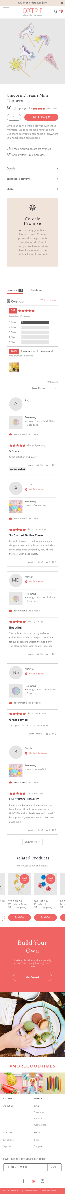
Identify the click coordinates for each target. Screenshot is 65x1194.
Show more (31, 842)
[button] (45, 108)
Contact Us (40, 1125)
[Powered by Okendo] (15, 301)
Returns (38, 1118)
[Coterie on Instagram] (42, 1181)
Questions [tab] (36, 290)
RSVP (54, 1167)
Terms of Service (48, 1191)
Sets (36, 1140)
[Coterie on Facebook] (23, 1181)
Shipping (39, 1112)
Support (39, 1099)
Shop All (38, 1146)
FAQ (36, 1106)
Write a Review (48, 300)
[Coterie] (32, 12)
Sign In (7, 1146)
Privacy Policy (30, 1191)
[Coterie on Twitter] (33, 1181)
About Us (8, 1106)
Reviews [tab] (14, 290)
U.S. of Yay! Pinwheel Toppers (42, 902)
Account (8, 1133)
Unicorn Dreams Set (35, 505)
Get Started (32, 977)
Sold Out (19, 917)
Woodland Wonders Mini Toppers (17, 902)
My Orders (8, 1140)
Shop (37, 1133)
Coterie (7, 1099)
